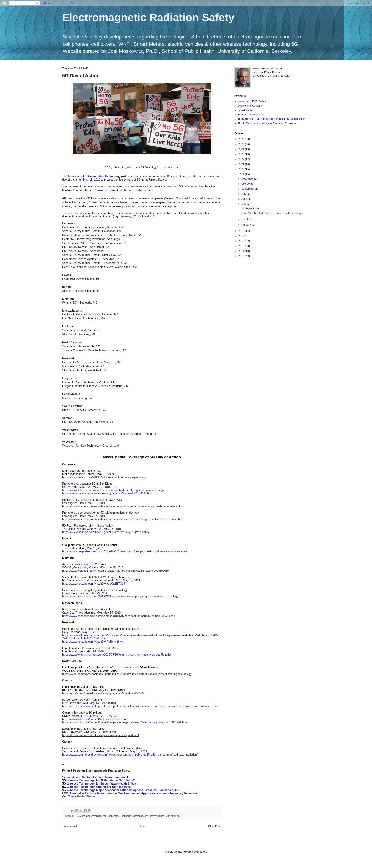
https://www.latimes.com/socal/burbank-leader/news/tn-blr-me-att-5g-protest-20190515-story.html (122, 519)
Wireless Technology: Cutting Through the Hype (96, 786)
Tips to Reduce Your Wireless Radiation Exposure (267, 123)
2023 (241, 154)
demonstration (140, 816)
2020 (241, 169)
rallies (161, 816)
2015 (241, 245)
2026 (241, 139)
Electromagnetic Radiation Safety (148, 17)
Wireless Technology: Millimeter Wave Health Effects (99, 783)
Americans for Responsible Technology (111, 816)
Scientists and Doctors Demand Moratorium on (95, 777)
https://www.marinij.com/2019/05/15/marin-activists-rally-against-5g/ (104, 477)
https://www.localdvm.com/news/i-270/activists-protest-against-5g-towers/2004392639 (115, 570)
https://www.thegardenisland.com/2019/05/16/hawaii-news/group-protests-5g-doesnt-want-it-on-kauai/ (124, 551)
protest (153, 816)
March (245, 219)
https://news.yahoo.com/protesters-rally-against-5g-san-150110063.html (106, 493)
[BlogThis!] (77, 811)
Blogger (201, 851)
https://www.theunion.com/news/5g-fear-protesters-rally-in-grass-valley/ (106, 532)
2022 (241, 159)
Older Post (214, 826)
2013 (241, 256)
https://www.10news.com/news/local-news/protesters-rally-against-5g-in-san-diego (113, 490)
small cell (175, 816)
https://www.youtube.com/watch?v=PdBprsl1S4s (92, 641)
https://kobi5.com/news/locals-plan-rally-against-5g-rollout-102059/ (103, 693)
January (246, 224)
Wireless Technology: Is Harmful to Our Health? (98, 780)
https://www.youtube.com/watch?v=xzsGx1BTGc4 (93, 583)
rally (168, 816)
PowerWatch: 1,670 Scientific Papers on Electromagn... (273, 213)
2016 (241, 241)
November (247, 178)
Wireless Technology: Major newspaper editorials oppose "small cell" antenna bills (120, 790)
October (246, 183)
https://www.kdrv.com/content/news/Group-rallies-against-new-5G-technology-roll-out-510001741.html (125, 722)
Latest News (245, 110)
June (244, 198)
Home (142, 826)
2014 (241, 251)
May (244, 203)
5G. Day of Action (81, 816)
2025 (241, 144)
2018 (241, 230)
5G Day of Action (250, 208)
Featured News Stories (251, 114)
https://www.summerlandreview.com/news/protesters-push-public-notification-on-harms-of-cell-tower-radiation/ (130, 754)
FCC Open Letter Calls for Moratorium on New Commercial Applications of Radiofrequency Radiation (129, 793)
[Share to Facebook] (85, 811)
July (244, 193)
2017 (241, 236)
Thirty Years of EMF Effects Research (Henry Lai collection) (272, 118)
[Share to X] (81, 811)
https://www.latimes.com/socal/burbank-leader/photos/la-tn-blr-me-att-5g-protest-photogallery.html (122, 506)
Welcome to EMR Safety (252, 101)
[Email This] (73, 811)
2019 (241, 174)
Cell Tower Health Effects (78, 796)
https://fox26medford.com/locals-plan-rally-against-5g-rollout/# (100, 735)
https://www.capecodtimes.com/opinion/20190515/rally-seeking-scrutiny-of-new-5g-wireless (118, 615)
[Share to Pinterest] (89, 811)
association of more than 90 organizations (160, 176)
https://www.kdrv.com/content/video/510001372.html (94, 719)
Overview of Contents (250, 105)
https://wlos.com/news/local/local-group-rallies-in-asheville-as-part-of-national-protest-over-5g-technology (127, 674)
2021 (241, 164)
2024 (241, 149)
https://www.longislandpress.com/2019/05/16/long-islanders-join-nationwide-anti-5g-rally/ (116, 654)
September (248, 188)
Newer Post (70, 826)
